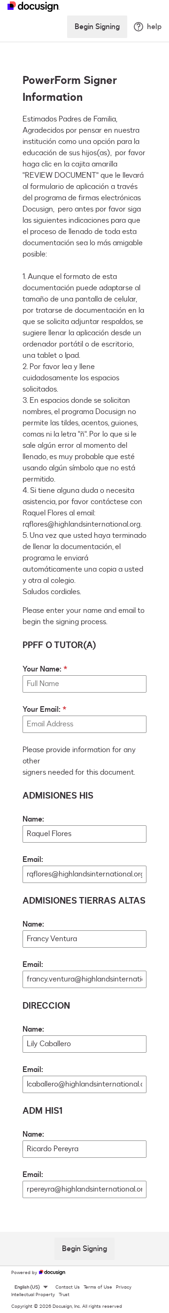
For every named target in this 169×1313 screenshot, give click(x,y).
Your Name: (42, 669)
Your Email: (42, 709)
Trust (64, 1294)
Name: (33, 819)
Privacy (123, 1287)
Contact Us (67, 1287)
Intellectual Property (33, 1294)
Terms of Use (98, 1287)
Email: (33, 859)
